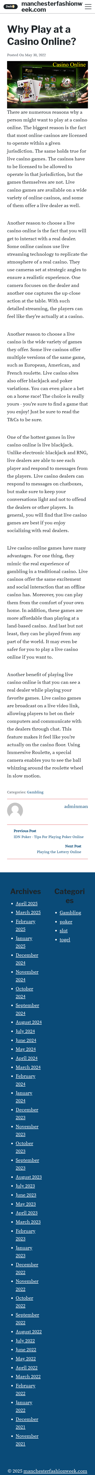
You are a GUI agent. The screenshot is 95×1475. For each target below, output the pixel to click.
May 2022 (26, 1359)
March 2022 (28, 1377)
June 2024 (26, 1040)
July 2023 (25, 1186)
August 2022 (29, 1332)
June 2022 (26, 1350)
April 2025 (27, 904)
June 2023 (26, 1195)
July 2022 (25, 1341)
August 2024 (29, 1022)
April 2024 (27, 1058)
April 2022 (27, 1368)
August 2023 (29, 1177)
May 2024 (26, 1049)
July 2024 (25, 1031)
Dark (10, 6)
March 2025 (28, 912)
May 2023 (26, 1204)
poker (66, 922)
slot (64, 931)
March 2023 (28, 1222)
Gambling (35, 792)
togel (65, 940)
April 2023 (27, 1213)
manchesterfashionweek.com (55, 1471)
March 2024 (28, 1067)
